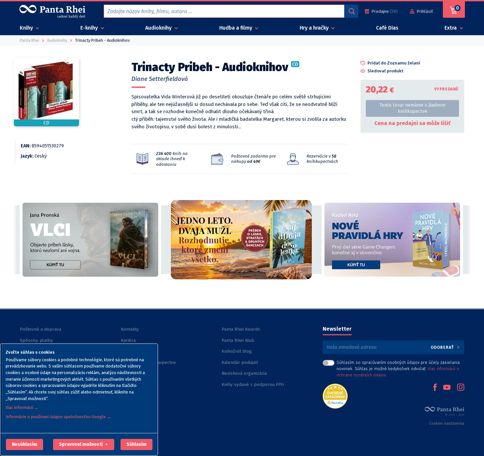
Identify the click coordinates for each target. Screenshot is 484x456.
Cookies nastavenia (446, 423)
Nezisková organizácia (244, 373)
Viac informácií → (22, 407)
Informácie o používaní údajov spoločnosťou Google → (58, 416)
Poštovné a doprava (40, 329)
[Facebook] (435, 388)
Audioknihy (159, 28)
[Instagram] (460, 388)
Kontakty (130, 329)
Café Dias (387, 28)
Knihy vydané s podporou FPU (253, 384)
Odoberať (443, 347)
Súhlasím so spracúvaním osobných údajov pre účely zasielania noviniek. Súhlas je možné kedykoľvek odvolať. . (398, 368)
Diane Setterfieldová (159, 79)
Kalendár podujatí (240, 362)
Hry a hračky (315, 28)
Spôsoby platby (36, 340)
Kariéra (128, 340)
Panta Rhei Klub (238, 340)
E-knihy (89, 28)
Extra (451, 28)
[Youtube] (446, 388)
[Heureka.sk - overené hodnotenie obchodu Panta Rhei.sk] (335, 396)
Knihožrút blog (237, 351)
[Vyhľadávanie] (351, 11)
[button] (24, 444)
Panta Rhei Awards (241, 329)
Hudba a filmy (236, 28)
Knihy (27, 28)
